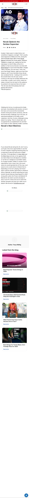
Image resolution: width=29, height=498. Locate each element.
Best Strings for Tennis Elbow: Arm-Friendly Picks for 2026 (14, 345)
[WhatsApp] (13, 47)
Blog (6, 7)
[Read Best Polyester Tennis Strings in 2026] (14, 260)
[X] (9, 47)
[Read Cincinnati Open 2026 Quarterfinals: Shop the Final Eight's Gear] (14, 285)
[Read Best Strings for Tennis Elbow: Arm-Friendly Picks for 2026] (14, 335)
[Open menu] (3, 4)
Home (2, 7)
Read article (6, 274)
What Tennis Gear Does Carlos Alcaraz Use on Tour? (12, 320)
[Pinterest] (11, 47)
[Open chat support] (26, 495)
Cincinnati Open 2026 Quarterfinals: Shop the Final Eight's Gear (14, 295)
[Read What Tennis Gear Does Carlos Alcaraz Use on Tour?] (14, 310)
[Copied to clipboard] (15, 47)
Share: (4, 47)
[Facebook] (7, 47)
